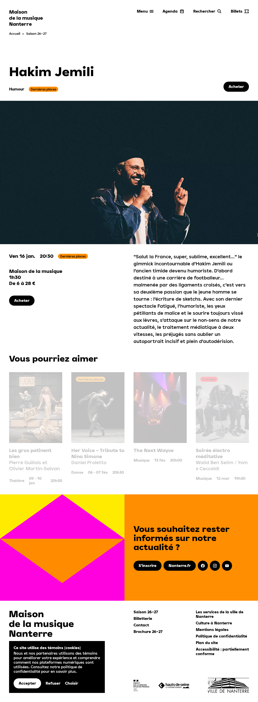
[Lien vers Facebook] (203, 566)
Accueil (14, 33)
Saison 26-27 (36, 33)
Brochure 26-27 (148, 631)
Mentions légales (212, 629)
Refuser (53, 683)
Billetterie (143, 618)
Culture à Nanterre (214, 623)
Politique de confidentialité (221, 636)
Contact (141, 625)
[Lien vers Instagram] (215, 566)
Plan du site (207, 643)
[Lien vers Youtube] (227, 566)
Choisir (71, 683)
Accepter (27, 683)
